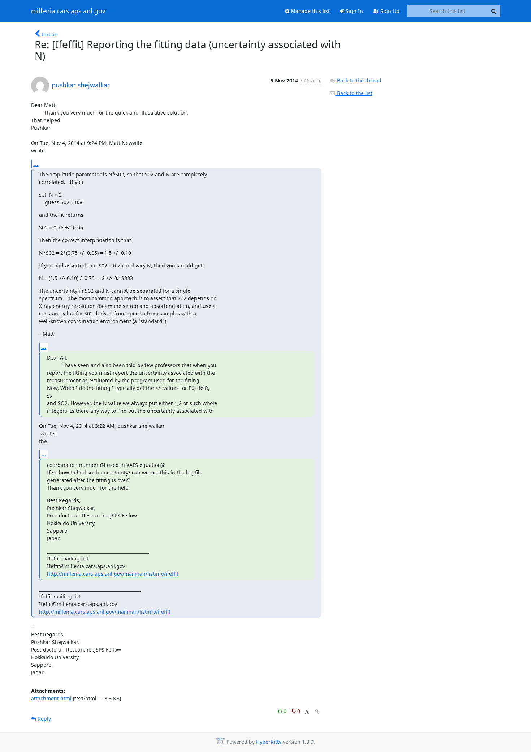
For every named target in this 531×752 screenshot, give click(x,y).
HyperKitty (268, 741)
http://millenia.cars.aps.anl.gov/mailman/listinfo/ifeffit (112, 573)
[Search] (493, 11)
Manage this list (309, 11)
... (36, 164)
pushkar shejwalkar (81, 85)
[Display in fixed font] (307, 712)
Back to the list (354, 93)
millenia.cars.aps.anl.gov (68, 11)
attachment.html (51, 698)
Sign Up (389, 11)
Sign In (353, 11)
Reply (43, 718)
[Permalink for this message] (317, 712)
